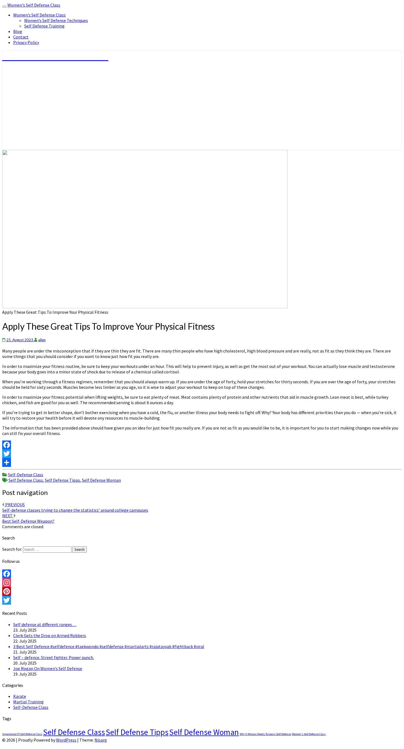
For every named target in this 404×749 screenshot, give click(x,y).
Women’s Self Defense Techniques (56, 20)
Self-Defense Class (25, 474)
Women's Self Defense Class (33, 5)
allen (42, 340)
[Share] (202, 462)
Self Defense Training (44, 26)
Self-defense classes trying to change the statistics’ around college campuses (75, 507)
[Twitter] (202, 453)
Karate (19, 696)
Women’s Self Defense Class (39, 15)
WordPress (66, 740)
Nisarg (101, 740)
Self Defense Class (26, 480)
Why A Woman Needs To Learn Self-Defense (265, 734)
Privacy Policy (26, 42)
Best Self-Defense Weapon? (28, 518)
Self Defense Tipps (62, 480)
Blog (17, 31)
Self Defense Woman (101, 480)
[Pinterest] (202, 591)
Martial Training (28, 701)
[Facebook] (202, 444)
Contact (21, 37)
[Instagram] (202, 582)
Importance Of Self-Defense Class (22, 734)
